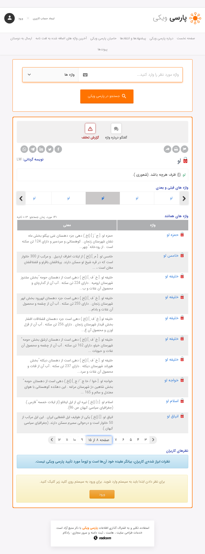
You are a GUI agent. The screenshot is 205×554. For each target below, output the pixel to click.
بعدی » (52, 440)
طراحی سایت (124, 532)
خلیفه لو (171, 276)
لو (34, 198)
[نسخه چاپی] (176, 149)
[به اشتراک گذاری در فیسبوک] (58, 149)
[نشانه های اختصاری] (184, 149)
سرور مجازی (79, 532)
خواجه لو (171, 380)
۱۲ (59, 440)
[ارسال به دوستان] (167, 149)
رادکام (66, 532)
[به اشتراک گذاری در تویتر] (50, 149)
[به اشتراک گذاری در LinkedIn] (41, 149)
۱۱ (67, 440)
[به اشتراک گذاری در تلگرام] (32, 149)
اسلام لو (172, 401)
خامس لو (171, 255)
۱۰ (74, 440)
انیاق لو (172, 416)
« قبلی (153, 440)
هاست (110, 532)
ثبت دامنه (97, 532)
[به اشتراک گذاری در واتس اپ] (24, 149)
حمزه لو (172, 235)
